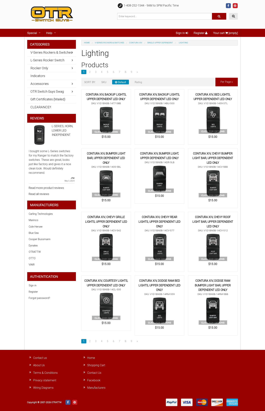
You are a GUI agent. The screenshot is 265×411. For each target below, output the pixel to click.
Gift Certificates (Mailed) (47, 99)
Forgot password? (39, 298)
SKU (103, 82)
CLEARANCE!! (40, 107)
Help (49, 33)
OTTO (32, 258)
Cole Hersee (35, 226)
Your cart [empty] (225, 33)
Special (32, 33)
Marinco (33, 220)
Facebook (93, 380)
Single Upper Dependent (160, 43)
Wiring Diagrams (43, 387)
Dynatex (33, 245)
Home (87, 43)
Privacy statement (44, 380)
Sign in (181, 33)
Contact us (40, 358)
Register (199, 33)
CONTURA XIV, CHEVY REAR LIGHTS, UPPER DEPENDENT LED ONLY (159, 221)
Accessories (39, 84)
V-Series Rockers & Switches (109, 43)
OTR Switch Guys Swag (47, 91)
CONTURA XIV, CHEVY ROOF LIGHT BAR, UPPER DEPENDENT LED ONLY (213, 221)
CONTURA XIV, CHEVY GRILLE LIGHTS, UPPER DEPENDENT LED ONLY (106, 221)
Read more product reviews (46, 188)
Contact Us (94, 372)
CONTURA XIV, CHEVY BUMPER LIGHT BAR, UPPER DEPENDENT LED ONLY (213, 158)
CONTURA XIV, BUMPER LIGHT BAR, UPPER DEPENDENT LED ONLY (106, 158)
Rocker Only (39, 68)
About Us (39, 365)
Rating (138, 82)
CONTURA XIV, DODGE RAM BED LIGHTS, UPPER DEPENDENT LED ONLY (159, 285)
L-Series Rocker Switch (47, 60)
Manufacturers (96, 387)
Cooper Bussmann (39, 239)
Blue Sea (34, 233)
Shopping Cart (96, 365)
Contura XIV (135, 43)
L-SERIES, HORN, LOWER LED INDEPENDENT (62, 130)
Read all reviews (39, 194)
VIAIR (32, 264)
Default (121, 82)
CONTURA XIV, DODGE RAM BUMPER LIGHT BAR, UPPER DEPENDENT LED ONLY (213, 285)
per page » (226, 81)
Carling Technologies (41, 213)
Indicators (37, 76)
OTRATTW (35, 251)
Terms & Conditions (45, 372)
